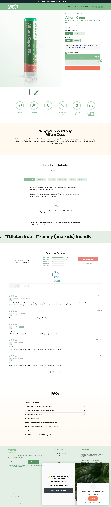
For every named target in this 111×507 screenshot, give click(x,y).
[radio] (67, 57)
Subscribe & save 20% (76, 62)
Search (57, 458)
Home (67, 14)
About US (58, 460)
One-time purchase (75, 57)
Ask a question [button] (88, 263)
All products (73, 14)
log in (83, 48)
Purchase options (73, 52)
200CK (76, 41)
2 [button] (53, 372)
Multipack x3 (79, 34)
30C (68, 41)
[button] (68, 7)
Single (69, 34)
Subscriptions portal (61, 453)
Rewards (58, 455)
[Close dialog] (107, 465)
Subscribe (33, 462)
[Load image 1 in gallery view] (30, 92)
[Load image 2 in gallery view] (37, 92)
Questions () (26, 286)
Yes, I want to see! (58, 490)
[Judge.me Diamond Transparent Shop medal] (55, 274)
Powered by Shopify (20, 503)
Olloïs (13, 503)
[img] (13, 296)
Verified (55, 281)
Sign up (77, 48)
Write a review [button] (88, 259)
